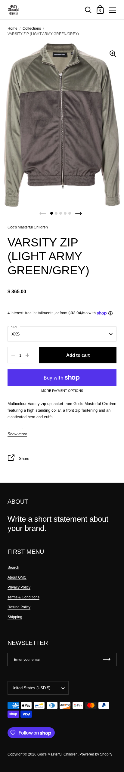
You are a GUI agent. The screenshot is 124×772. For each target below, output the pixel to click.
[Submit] (106, 659)
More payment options (62, 390)
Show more (17, 434)
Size (14, 327)
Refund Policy (19, 607)
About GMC (17, 577)
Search (13, 567)
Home (12, 28)
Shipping (15, 617)
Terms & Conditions (23, 597)
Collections (32, 28)
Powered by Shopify (95, 754)
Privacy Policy (19, 587)
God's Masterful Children (28, 227)
